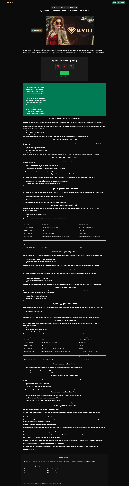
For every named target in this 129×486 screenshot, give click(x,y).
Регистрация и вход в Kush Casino (35, 87)
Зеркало (36, 468)
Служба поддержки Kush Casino (34, 104)
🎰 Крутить (64, 73)
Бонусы (26, 470)
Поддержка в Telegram (54, 470)
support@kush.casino (53, 468)
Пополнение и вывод (39, 470)
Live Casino (27, 475)
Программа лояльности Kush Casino (35, 96)
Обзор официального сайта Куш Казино (36, 85)
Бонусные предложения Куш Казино (35, 93)
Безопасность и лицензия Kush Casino (36, 100)
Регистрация (121, 2)
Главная (26, 468)
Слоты (25, 473)
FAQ (34, 477)
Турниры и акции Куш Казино (33, 107)
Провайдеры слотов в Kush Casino (35, 91)
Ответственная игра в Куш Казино (35, 111)
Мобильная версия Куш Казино (34, 102)
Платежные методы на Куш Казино (35, 98)
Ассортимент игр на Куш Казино (34, 89)
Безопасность (37, 473)
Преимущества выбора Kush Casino (35, 113)
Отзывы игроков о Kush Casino (34, 109)
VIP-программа (37, 475)
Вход (114, 2)
